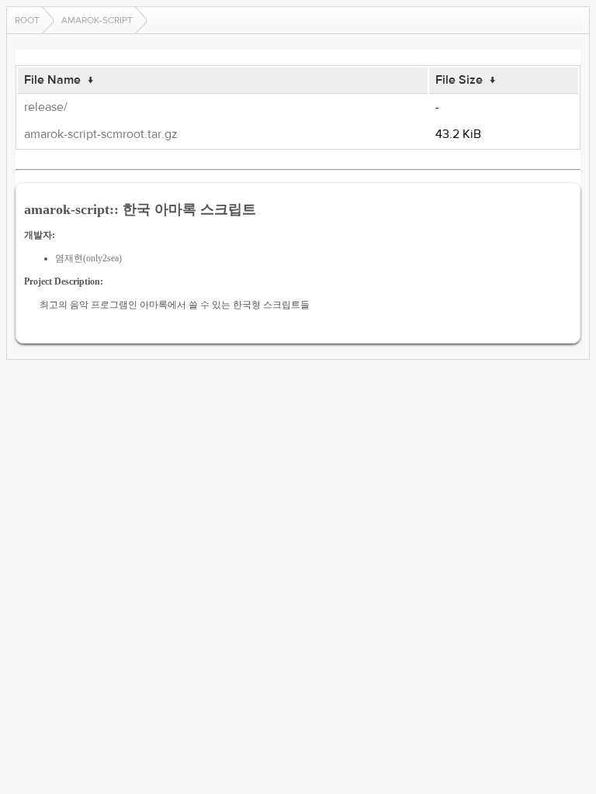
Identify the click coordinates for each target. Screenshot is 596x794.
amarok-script (97, 20)
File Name (52, 80)
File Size (459, 80)
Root (27, 20)
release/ (46, 107)
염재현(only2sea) (88, 258)
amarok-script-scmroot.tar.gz (101, 134)
